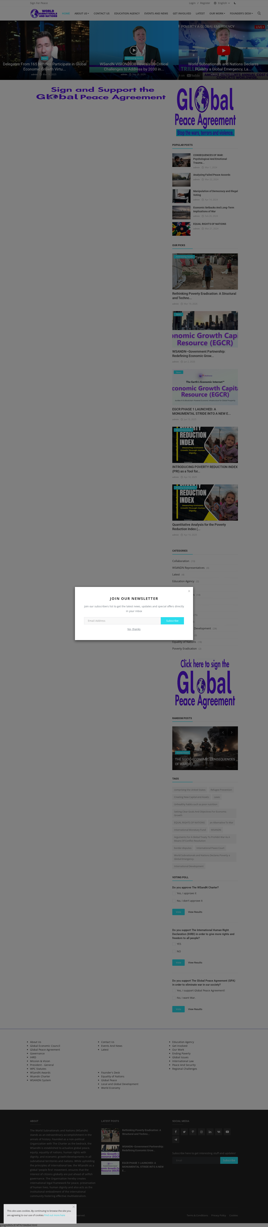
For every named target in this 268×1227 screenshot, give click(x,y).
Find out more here (54, 1215)
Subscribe (172, 620)
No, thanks (134, 629)
